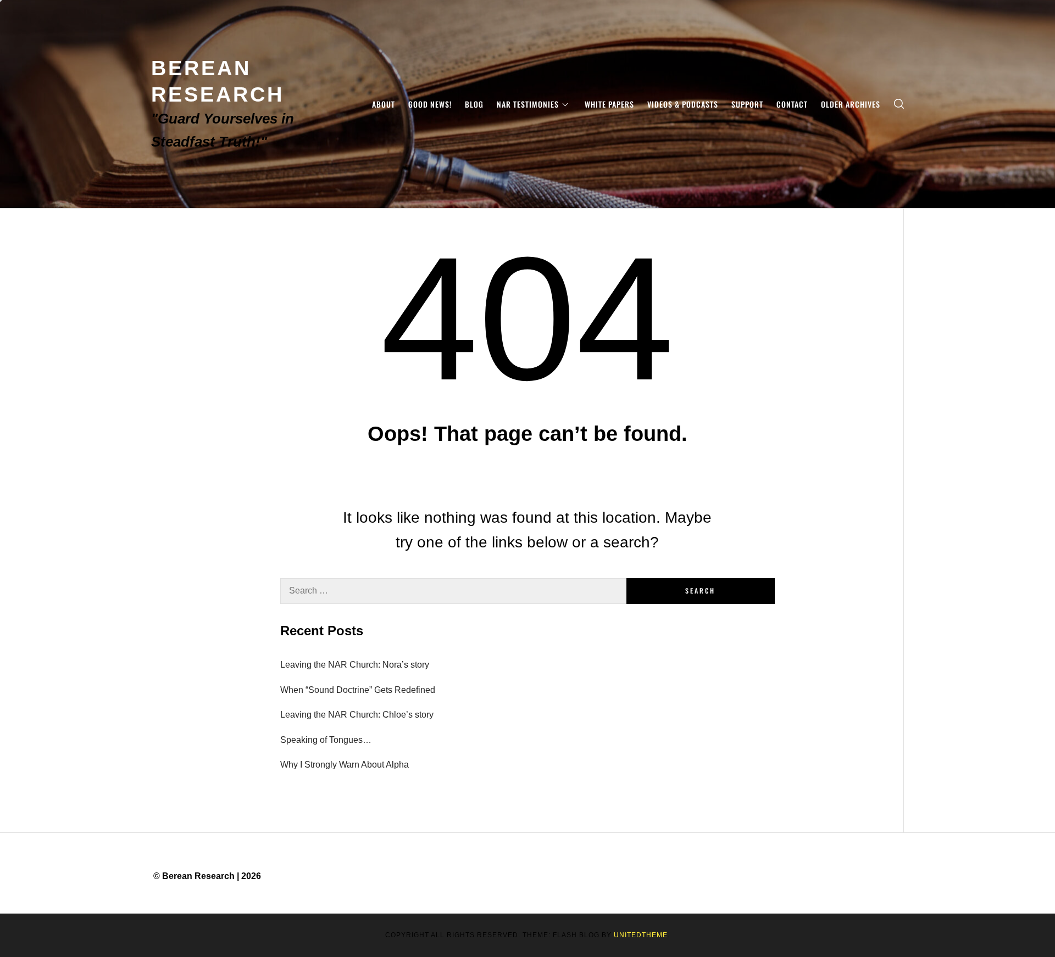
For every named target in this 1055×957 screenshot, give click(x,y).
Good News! (430, 104)
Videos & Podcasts (682, 104)
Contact (792, 104)
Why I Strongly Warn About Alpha (344, 764)
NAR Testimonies (528, 104)
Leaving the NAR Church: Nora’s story (354, 664)
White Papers (609, 104)
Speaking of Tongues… (325, 740)
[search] (899, 104)
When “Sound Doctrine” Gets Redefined (357, 690)
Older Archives (850, 104)
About (383, 104)
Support (747, 104)
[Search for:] (453, 591)
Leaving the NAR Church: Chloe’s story (357, 714)
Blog (474, 104)
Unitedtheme (641, 935)
